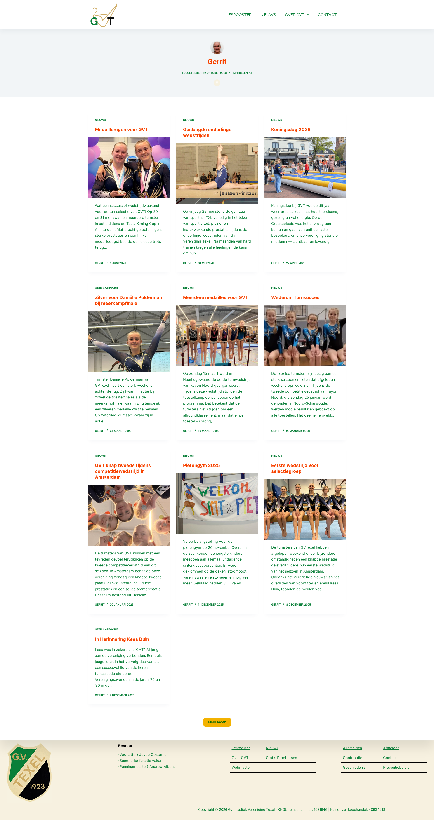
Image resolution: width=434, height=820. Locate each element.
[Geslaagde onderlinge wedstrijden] (217, 173)
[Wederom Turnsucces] (305, 335)
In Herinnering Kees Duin (122, 639)
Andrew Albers (162, 766)
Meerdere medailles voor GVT (215, 297)
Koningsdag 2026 (291, 129)
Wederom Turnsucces (295, 297)
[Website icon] (217, 82)
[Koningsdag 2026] (305, 167)
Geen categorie (106, 287)
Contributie (352, 757)
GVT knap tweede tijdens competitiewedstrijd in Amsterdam (123, 471)
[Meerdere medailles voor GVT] (217, 335)
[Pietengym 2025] (217, 503)
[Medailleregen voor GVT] (129, 167)
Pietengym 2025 (201, 465)
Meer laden (217, 722)
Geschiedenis (354, 767)
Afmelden (391, 748)
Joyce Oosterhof (154, 754)
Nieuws (268, 14)
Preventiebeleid (396, 767)
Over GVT (294, 14)
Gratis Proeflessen (281, 757)
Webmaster (241, 767)
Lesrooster (239, 14)
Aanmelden (352, 748)
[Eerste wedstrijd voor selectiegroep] (305, 509)
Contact (327, 14)
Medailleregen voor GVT (121, 129)
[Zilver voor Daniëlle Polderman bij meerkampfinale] (129, 341)
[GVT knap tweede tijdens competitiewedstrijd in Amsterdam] (129, 515)
